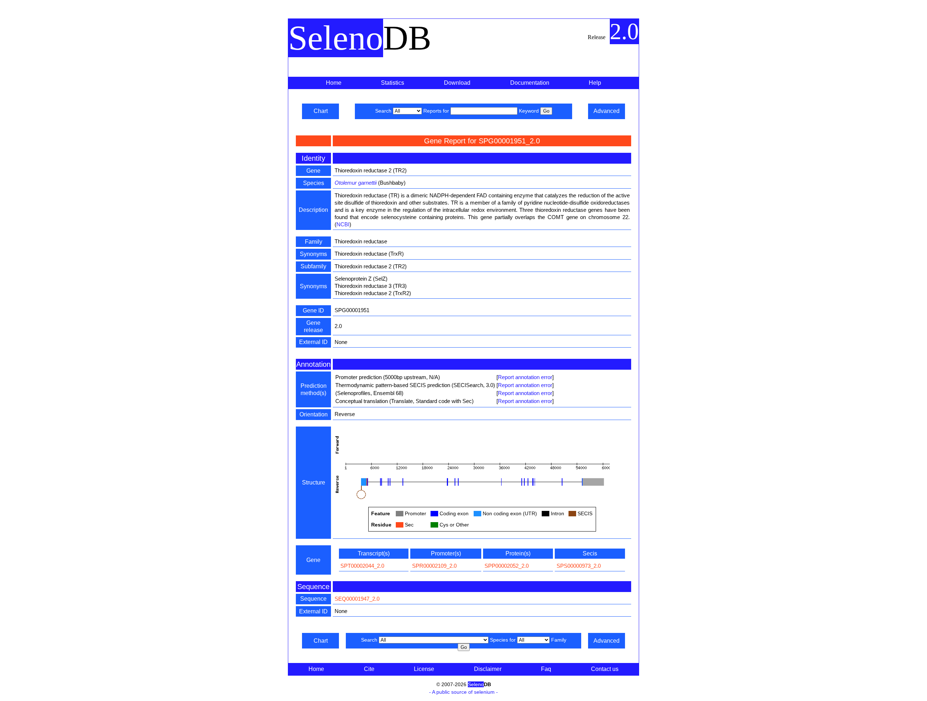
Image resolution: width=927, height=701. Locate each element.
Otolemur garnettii (356, 183)
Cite (369, 669)
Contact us (604, 669)
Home (333, 83)
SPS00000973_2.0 (579, 566)
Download (457, 83)
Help (595, 83)
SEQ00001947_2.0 (357, 599)
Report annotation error (525, 377)
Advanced (606, 111)
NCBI (342, 224)
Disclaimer (488, 669)
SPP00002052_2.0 (507, 566)
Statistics (392, 83)
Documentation (529, 83)
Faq (546, 669)
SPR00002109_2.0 (434, 566)
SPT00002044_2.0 (362, 566)
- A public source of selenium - (463, 692)
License (424, 669)
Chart (321, 111)
